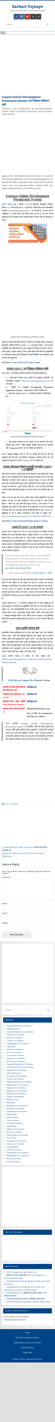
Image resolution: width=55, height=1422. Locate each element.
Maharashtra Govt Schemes (18, 1085)
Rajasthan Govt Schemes (16, 1111)
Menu (3, 33)
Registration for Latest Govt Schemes (27, 1343)
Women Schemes (13, 1161)
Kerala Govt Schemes (15, 1079)
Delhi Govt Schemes (15, 1049)
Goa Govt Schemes (14, 1052)
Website (5, 923)
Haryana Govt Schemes (16, 1061)
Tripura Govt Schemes (15, 1144)
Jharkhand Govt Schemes (17, 1070)
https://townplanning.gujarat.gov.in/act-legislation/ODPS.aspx (26, 516)
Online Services (13, 1099)
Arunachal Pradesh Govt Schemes (20, 1032)
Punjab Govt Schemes (15, 1108)
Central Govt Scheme (15, 1040)
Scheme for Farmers (15, 1123)
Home (27, 1333)
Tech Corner (11, 1138)
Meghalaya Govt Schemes (17, 1091)
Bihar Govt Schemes (15, 1037)
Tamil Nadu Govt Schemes (17, 1135)
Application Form (14, 1029)
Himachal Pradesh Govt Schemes (20, 1064)
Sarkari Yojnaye (27, 6)
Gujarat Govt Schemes (17, 111)
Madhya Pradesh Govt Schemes (19, 1082)
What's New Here (8, 114)
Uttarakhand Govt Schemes (18, 1152)
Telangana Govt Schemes (17, 1141)
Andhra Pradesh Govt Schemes (19, 1026)
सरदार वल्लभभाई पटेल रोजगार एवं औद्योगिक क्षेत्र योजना (26, 1299)
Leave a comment (11, 804)
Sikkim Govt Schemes (15, 1129)
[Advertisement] (27, 65)
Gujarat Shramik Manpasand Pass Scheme (30, 521)
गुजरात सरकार (7, 204)
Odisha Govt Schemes (15, 1096)
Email (5, 913)
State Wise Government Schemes (27, 1338)
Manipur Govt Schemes (16, 1088)
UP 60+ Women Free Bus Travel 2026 (22, 1272)
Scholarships (12, 1126)
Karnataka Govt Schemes (17, 1076)
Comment (6, 877)
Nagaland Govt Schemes (16, 1093)
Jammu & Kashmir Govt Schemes (20, 1067)
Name (5, 903)
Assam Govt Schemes (15, 1034)
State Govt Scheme (45, 111)
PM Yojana (11, 1102)
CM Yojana (38, 108)
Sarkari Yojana (31, 111)
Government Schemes (15, 1055)
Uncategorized (12, 1147)
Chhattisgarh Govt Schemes (18, 1043)
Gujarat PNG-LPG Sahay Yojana (26, 362)
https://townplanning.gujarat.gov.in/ (36, 381)
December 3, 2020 (43, 573)
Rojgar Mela (11, 1114)
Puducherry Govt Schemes (17, 1105)
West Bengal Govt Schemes (18, 1155)
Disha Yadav (25, 108)
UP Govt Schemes (14, 1150)
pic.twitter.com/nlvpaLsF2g (18, 568)
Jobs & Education (14, 1073)
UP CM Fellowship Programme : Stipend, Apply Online (29, 1302)
